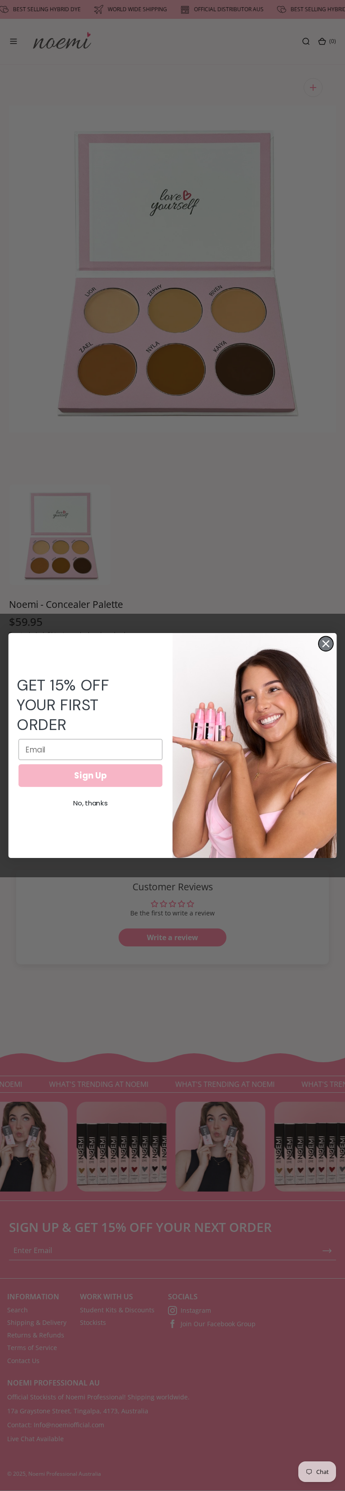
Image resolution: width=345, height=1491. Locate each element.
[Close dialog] (325, 643)
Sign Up (90, 775)
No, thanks (90, 803)
